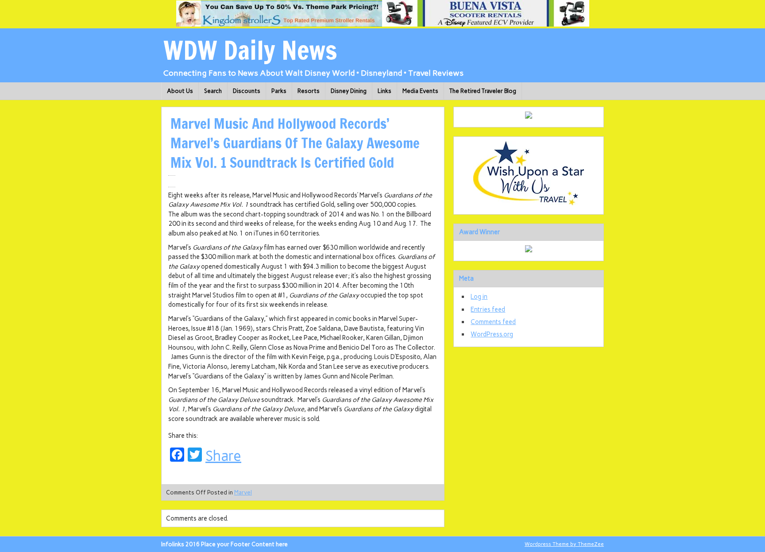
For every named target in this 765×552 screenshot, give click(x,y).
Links (384, 91)
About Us (180, 91)
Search (213, 91)
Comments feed (493, 322)
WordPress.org (492, 334)
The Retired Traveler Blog (482, 91)
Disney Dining (349, 91)
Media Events (420, 91)
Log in (479, 297)
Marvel (243, 492)
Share (223, 456)
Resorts (309, 91)
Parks (278, 91)
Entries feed (488, 309)
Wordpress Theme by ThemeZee (564, 544)
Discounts (246, 91)
